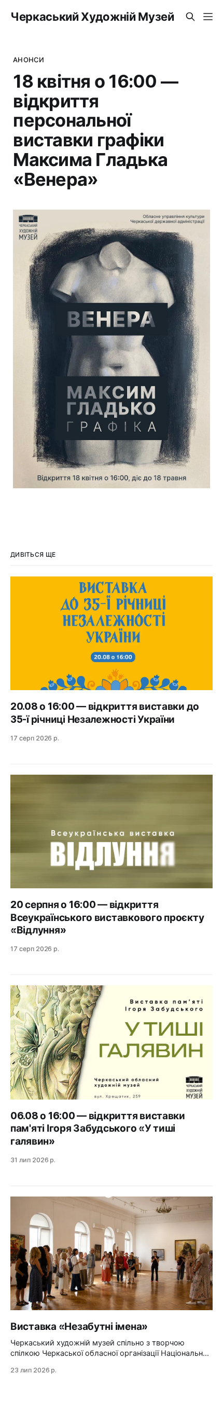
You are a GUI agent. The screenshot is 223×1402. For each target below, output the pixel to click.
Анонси (28, 60)
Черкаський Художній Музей (92, 16)
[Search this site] (190, 16)
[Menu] (208, 16)
